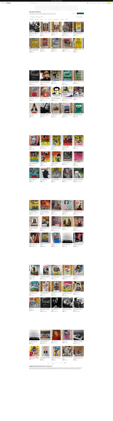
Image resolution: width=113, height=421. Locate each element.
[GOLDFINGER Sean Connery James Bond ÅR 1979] (78, 43)
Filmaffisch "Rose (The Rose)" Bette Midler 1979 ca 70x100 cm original (45, 98)
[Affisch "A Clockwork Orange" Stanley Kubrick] (34, 108)
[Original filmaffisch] (67, 43)
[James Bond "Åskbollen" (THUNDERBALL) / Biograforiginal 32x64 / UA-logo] (34, 205)
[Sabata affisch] (45, 43)
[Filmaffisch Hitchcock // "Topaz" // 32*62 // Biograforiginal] (45, 173)
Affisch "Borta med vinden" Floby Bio (67, 82)
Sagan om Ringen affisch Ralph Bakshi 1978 (55, 212)
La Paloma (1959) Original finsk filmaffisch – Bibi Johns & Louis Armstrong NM (55, 358)
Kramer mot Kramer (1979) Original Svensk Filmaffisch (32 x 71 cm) (45, 357)
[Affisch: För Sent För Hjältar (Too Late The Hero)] (34, 92)
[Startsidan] (8, 3)
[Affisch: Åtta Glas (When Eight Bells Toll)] (45, 238)
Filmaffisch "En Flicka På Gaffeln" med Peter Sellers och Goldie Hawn (34, 50)
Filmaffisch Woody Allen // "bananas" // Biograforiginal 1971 (56, 179)
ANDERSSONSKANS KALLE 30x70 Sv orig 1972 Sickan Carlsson (45, 293)
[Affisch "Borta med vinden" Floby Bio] (67, 75)
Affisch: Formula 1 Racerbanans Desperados (55, 244)
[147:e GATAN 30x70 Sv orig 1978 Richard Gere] (56, 286)
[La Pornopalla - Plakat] (56, 27)
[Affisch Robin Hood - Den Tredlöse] (78, 75)
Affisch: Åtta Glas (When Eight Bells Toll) (44, 244)
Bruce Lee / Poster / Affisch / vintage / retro (77, 228)
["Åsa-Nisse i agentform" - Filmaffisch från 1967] (67, 140)
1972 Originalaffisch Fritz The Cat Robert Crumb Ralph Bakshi (56, 276)
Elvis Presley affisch (76, 292)
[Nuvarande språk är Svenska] (88, 3)
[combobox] (47, 3)
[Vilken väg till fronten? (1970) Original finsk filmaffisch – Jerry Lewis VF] (45, 221)
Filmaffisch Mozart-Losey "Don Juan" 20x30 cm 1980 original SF (56, 98)
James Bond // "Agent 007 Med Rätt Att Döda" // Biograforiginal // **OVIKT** (78, 179)
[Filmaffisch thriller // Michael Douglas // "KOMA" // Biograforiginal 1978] (34, 173)
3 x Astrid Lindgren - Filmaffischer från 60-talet (56, 147)
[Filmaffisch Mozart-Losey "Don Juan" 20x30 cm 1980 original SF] (56, 92)
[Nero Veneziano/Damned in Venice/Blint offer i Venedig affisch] (67, 108)
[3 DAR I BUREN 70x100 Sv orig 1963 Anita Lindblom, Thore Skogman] (34, 286)
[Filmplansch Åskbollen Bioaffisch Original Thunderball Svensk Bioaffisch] (78, 27)
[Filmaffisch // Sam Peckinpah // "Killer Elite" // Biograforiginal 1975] (67, 173)
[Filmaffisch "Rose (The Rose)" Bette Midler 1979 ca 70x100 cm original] (45, 92)
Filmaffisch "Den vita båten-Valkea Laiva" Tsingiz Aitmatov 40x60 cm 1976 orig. (67, 98)
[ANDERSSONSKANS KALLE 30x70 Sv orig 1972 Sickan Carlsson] (45, 286)
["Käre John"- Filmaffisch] (67, 156)
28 (61, 362)
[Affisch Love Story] (67, 335)
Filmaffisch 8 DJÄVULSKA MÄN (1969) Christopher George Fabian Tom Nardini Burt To (34, 358)
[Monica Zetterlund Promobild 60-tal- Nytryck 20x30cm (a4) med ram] (45, 75)
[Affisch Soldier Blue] (56, 43)
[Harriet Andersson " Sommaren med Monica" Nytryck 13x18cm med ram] (78, 335)
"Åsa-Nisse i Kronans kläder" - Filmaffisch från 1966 (55, 163)
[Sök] (64, 3)
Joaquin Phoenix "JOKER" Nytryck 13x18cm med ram (67, 33)
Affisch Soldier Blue (54, 49)
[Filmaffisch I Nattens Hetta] (67, 221)
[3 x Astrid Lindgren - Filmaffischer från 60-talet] (56, 140)
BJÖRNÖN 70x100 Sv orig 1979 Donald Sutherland (78, 276)
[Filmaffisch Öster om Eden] (78, 92)
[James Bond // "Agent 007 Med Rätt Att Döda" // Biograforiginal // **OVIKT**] (78, 173)
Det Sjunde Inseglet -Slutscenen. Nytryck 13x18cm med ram (67, 244)
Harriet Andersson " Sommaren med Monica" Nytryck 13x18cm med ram (77, 341)
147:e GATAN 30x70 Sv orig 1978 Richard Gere (56, 293)
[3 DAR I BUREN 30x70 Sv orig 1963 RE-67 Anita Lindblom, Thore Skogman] (67, 270)
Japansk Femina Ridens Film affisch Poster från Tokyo (67, 212)
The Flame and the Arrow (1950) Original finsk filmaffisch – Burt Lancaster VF (78, 358)
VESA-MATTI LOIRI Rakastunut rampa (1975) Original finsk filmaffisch (33, 228)
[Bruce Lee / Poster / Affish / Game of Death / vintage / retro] (34, 238)
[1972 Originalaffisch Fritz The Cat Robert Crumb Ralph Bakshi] (56, 270)
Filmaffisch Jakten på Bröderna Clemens (33, 147)
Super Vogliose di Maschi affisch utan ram (45, 33)
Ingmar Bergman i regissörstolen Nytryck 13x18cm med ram (34, 33)
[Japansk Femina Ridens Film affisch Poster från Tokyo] (67, 205)
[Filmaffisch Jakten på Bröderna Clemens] (34, 140)
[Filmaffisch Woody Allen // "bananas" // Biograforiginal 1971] (56, 173)
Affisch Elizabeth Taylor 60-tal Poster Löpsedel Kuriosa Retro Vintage (77, 114)
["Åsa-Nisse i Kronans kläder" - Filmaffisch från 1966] (56, 156)
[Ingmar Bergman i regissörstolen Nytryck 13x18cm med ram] (34, 27)
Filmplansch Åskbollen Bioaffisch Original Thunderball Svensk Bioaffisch (78, 33)
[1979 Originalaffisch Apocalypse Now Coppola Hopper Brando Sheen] (78, 238)
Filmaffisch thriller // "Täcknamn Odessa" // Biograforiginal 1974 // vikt (56, 228)
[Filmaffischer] (34, 302)
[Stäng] (112, 0)
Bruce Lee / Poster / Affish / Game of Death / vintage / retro (34, 244)
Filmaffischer (31, 308)
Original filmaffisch (65, 49)
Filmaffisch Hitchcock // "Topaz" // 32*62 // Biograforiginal (45, 179)
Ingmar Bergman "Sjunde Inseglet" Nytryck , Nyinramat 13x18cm (45, 309)
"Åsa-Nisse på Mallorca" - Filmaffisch (44, 163)
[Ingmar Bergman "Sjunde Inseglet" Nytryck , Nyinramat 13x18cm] (45, 302)
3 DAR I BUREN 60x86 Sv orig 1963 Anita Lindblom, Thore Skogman (67, 293)
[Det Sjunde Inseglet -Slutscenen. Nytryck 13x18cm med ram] (67, 238)
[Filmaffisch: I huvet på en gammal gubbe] (67, 351)
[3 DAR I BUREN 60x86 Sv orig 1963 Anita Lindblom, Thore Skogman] (67, 286)
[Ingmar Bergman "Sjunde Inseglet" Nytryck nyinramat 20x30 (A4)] (34, 75)
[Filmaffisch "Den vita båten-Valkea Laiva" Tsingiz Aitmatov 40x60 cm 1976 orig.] (67, 92)
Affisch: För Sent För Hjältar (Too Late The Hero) (34, 98)
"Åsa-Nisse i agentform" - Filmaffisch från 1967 (66, 147)
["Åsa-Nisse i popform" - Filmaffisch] (78, 140)
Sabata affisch (42, 49)
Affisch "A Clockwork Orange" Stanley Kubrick (33, 114)
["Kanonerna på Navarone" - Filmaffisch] (78, 156)
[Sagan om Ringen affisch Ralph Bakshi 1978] (56, 205)
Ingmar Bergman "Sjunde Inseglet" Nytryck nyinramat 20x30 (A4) (34, 82)
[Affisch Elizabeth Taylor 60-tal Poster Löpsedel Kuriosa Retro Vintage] (78, 108)
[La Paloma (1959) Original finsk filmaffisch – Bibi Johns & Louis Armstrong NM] (56, 351)
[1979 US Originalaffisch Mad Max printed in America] (34, 270)
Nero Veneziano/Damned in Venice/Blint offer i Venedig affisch (67, 114)
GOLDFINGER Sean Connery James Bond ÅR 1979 (78, 50)
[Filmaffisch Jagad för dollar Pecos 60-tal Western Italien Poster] (78, 205)
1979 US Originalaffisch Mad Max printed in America (34, 276)
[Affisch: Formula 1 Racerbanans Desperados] (56, 238)
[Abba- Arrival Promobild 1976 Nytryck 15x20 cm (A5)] (45, 335)
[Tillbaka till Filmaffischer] (29, 17)
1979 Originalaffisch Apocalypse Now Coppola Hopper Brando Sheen (78, 244)
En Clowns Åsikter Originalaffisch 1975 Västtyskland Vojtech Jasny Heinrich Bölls (45, 276)
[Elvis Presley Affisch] (56, 335)
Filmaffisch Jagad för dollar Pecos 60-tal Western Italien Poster (78, 212)
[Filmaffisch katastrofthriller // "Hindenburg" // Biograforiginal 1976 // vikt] (45, 205)
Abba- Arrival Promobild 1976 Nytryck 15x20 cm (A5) (44, 341)
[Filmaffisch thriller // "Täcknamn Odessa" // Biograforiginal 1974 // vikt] (56, 221)
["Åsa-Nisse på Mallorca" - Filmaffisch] (45, 156)
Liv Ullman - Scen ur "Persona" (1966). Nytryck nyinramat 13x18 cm (67, 309)
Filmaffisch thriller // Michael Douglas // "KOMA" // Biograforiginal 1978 (33, 179)
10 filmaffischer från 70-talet (44, 146)
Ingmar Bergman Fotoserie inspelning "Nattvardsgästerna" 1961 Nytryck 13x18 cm (45, 114)
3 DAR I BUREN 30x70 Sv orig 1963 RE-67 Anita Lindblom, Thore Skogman (67, 276)
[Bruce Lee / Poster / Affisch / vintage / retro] (78, 221)
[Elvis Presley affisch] (78, 286)
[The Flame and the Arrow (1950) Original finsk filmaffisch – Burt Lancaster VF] (78, 351)
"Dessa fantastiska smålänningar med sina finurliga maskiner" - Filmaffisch (34, 163)
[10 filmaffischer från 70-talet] (45, 140)
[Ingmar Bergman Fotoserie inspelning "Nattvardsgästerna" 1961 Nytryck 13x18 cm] (45, 108)
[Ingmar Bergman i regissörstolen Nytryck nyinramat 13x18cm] (78, 302)
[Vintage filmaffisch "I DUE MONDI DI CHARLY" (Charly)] (56, 108)
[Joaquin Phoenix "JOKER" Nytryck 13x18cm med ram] (67, 27)
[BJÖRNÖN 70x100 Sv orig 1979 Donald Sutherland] (78, 270)
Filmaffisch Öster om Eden (77, 97)
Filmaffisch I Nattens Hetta (66, 227)
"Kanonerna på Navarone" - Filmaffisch (77, 163)
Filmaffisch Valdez (54, 81)
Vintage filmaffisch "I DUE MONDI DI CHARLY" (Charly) (56, 114)
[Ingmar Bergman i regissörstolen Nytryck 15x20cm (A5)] (56, 302)
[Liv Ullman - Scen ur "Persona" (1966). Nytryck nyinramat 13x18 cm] (67, 302)
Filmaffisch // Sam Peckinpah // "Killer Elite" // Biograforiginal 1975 (67, 179)
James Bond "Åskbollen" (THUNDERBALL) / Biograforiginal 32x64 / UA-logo (34, 212)
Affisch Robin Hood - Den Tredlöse (78, 81)
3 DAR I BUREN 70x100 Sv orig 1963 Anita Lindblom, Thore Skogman (33, 293)
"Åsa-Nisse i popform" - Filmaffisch (78, 146)
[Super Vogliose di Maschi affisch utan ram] (45, 27)
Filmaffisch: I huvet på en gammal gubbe (67, 357)
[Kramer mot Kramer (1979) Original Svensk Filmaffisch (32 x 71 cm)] (45, 351)
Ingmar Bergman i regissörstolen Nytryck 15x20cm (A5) (56, 309)
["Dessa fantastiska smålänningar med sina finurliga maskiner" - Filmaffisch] (34, 156)
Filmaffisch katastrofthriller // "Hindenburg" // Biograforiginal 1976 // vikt (44, 212)
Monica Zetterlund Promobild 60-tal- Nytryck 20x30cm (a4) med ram (45, 82)
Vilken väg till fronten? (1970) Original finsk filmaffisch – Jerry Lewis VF (44, 228)
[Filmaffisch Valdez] (56, 75)
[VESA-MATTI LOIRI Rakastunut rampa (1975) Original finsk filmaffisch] (34, 221)
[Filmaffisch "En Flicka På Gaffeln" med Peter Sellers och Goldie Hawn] (34, 43)
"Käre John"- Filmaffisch (65, 162)
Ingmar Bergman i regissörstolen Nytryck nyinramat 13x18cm (78, 309)
